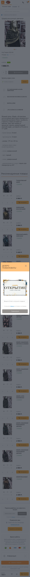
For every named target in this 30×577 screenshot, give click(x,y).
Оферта (12, 306)
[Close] (25, 265)
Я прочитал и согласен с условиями (15, 306)
